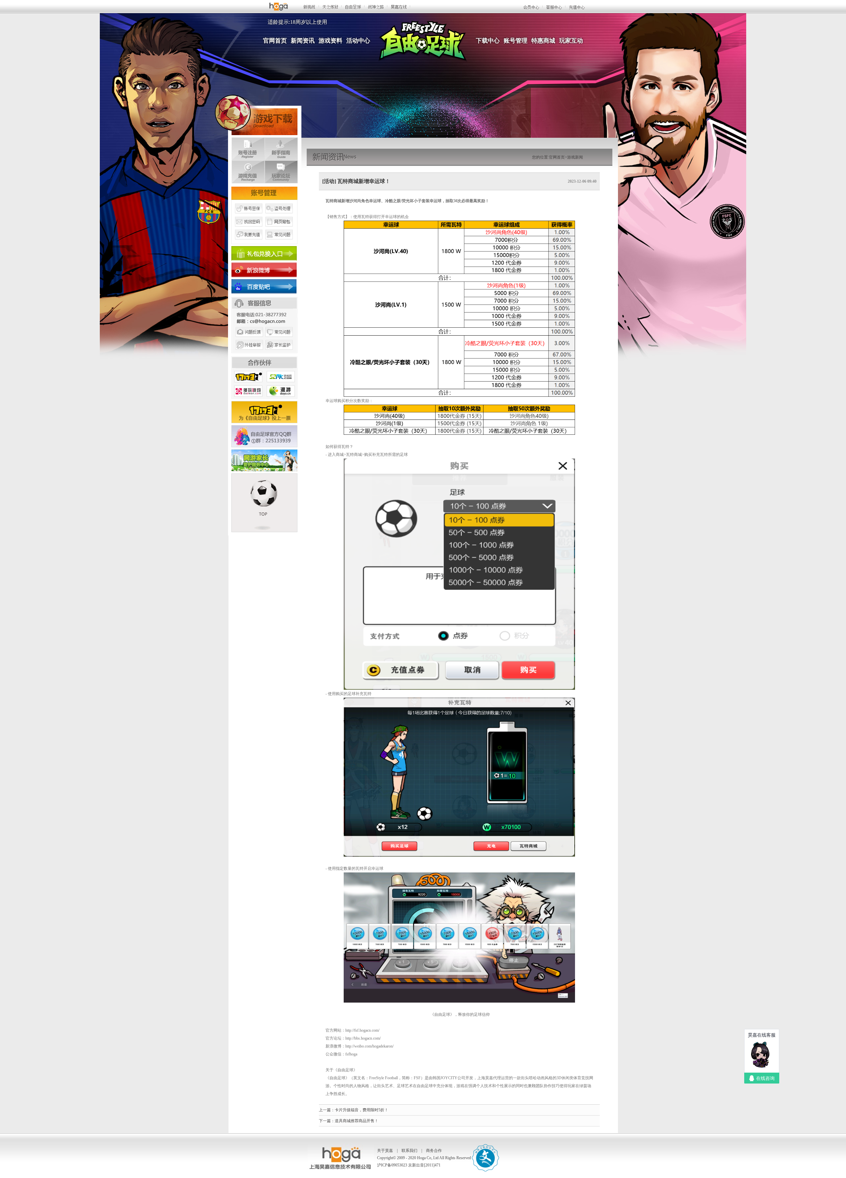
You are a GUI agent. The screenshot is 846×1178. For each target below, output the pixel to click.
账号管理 (515, 40)
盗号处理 (279, 216)
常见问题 (279, 242)
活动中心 (358, 40)
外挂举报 (248, 353)
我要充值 (248, 242)
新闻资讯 (303, 40)
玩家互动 (571, 40)
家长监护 (279, 353)
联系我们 (409, 1150)
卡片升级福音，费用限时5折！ (361, 1110)
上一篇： (327, 1110)
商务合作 (434, 1150)
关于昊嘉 (385, 1150)
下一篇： (327, 1121)
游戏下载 (255, 113)
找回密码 (248, 229)
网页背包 (279, 229)
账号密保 (248, 216)
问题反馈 (248, 340)
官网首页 (275, 40)
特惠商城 (543, 40)
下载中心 (488, 40)
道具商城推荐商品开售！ (356, 1121)
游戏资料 (330, 40)
